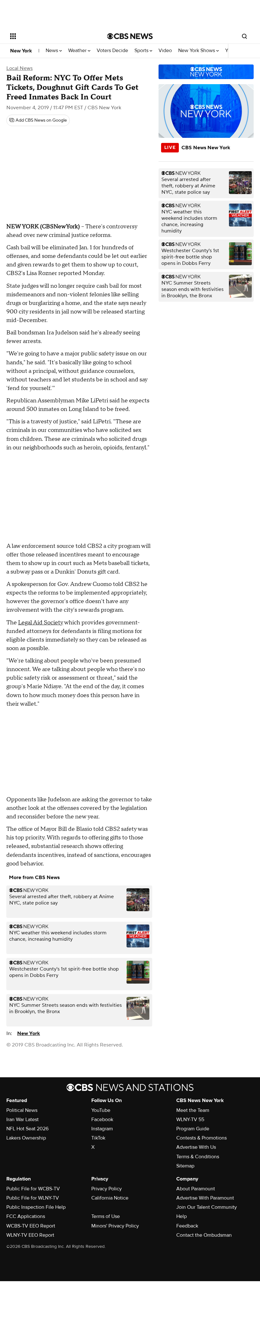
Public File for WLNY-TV (32, 1198)
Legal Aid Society (40, 622)
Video (165, 51)
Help (181, 1216)
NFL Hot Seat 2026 (27, 1128)
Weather (78, 51)
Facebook (102, 1119)
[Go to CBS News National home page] (130, 36)
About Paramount (195, 1188)
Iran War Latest (22, 1119)
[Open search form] (244, 36)
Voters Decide (112, 51)
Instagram (102, 1128)
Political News (21, 1110)
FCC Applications (25, 1216)
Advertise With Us (196, 1147)
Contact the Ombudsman (204, 1235)
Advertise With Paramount (205, 1198)
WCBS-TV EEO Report (30, 1225)
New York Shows (197, 51)
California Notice (109, 1198)
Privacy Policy (106, 1188)
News (52, 51)
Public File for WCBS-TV (33, 1188)
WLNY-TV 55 (190, 1119)
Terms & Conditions (197, 1156)
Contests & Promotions (201, 1137)
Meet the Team (192, 1110)
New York (21, 51)
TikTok (98, 1137)
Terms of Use (105, 1216)
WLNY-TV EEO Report (30, 1235)
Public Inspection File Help (36, 1207)
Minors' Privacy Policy (115, 1225)
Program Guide (192, 1128)
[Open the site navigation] (50, 36)
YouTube (100, 1110)
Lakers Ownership (26, 1137)
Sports (142, 51)
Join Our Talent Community (206, 1207)
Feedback (187, 1225)
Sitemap (185, 1165)
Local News (19, 68)
